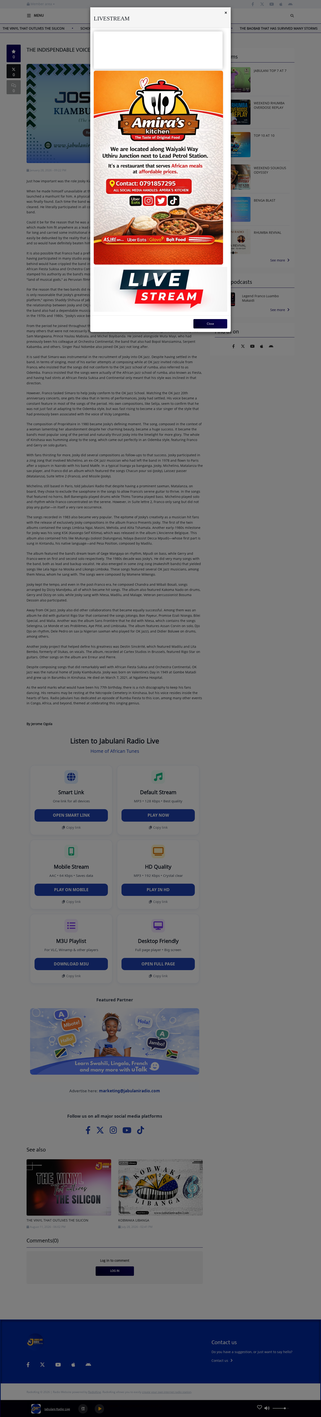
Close (210, 324)
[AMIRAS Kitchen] (158, 168)
